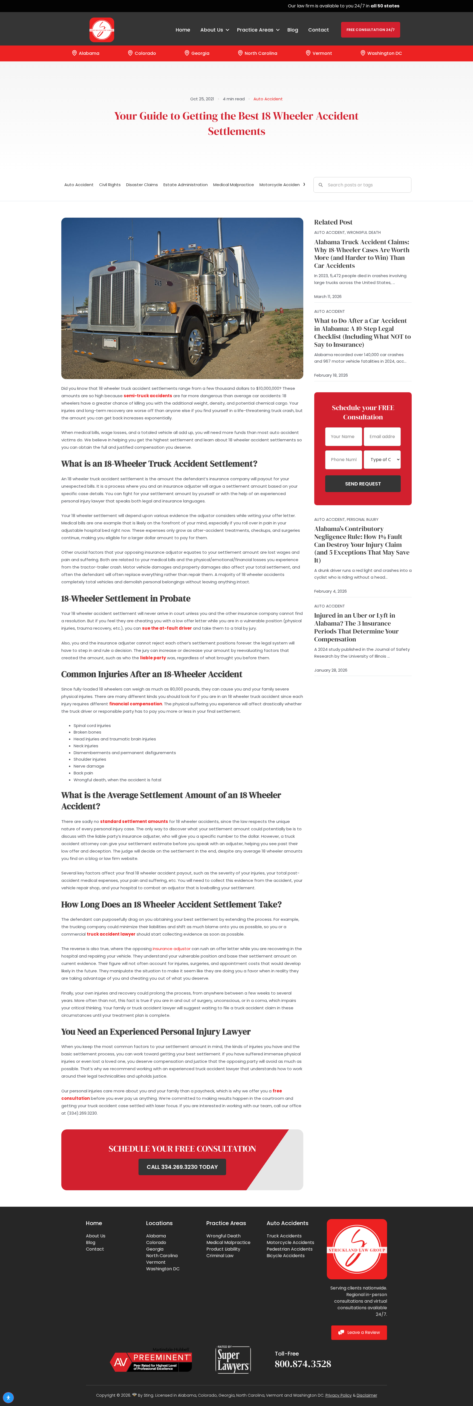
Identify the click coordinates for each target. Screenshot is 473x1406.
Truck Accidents (284, 1236)
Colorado (145, 53)
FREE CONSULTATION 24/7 (371, 29)
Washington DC (384, 53)
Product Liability (223, 1249)
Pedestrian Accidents (290, 1249)
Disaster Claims (142, 185)
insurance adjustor (172, 948)
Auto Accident (268, 99)
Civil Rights (110, 185)
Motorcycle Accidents (290, 1242)
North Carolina (260, 53)
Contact (318, 29)
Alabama (88, 53)
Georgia (199, 53)
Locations (159, 1223)
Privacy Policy (338, 1395)
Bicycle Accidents (286, 1255)
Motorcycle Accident (280, 185)
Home (183, 29)
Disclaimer (367, 1395)
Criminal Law (219, 1255)
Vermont (322, 53)
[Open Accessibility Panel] (8, 1397)
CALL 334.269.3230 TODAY (182, 1167)
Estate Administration (185, 185)
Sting (148, 1395)
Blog (292, 29)
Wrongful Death (223, 1236)
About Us (95, 1236)
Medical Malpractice (233, 185)
